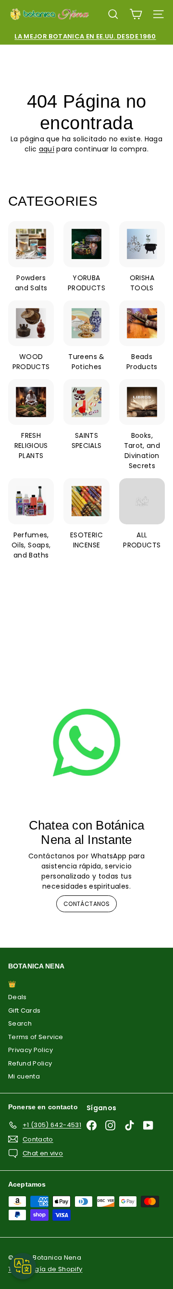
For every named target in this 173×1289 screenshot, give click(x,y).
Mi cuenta (24, 1076)
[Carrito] (135, 14)
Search (20, 1023)
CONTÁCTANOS (86, 904)
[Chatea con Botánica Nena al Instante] (86, 742)
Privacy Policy (30, 1049)
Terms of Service (35, 1036)
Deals (17, 997)
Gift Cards (24, 1010)
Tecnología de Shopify (45, 1269)
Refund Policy (30, 1063)
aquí (46, 149)
